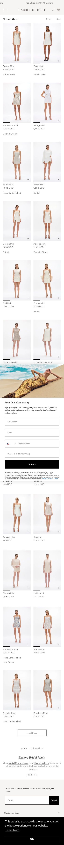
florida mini (8, 593)
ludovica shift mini (42, 362)
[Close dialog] (60, 368)
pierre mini (38, 649)
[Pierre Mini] (47, 627)
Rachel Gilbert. (41, 762)
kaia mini (37, 536)
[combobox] (10, 443)
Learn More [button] (12, 830)
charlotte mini (40, 712)
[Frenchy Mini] (17, 690)
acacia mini (8, 65)
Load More (32, 732)
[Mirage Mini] (47, 103)
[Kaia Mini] (47, 514)
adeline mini (39, 243)
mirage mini (39, 125)
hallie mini (38, 593)
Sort (59, 18)
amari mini (38, 184)
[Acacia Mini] (17, 43)
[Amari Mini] (47, 162)
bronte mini (8, 243)
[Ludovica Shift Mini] (47, 340)
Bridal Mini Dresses (18, 762)
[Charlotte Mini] (47, 690)
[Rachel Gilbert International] (32, 10)
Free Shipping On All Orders (35, 2)
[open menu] (5, 10)
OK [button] (32, 839)
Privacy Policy (47, 478)
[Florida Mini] (17, 570)
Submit (54, 800)
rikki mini (7, 303)
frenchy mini (9, 712)
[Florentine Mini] (17, 340)
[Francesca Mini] (17, 103)
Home (24, 748)
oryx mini (38, 65)
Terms (56, 478)
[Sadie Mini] (17, 162)
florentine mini (10, 362)
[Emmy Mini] (47, 280)
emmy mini (39, 303)
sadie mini (8, 184)
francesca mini (10, 125)
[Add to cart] (28, 60)
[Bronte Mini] (17, 221)
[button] (59, 18)
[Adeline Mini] (47, 221)
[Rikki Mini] (17, 280)
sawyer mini (9, 536)
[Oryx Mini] (47, 43)
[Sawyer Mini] (17, 514)
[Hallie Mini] (47, 570)
